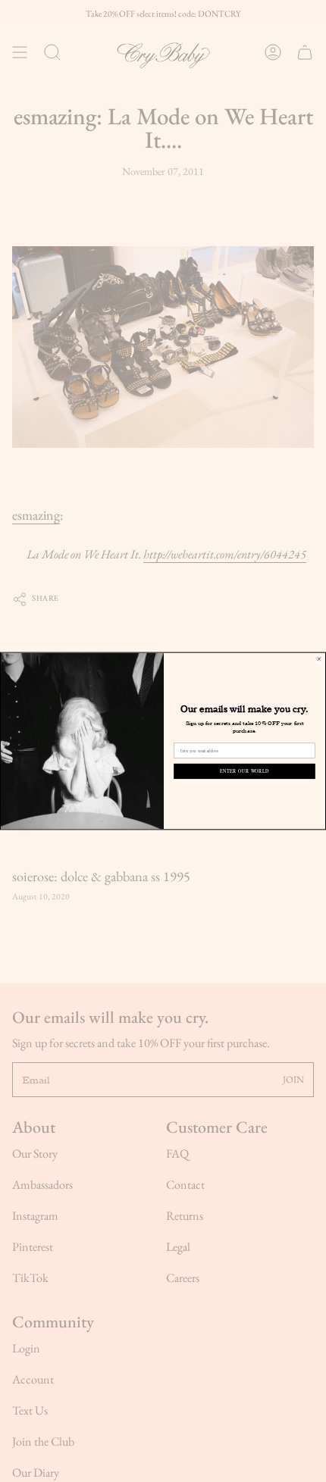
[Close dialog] (319, 659)
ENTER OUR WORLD (244, 771)
